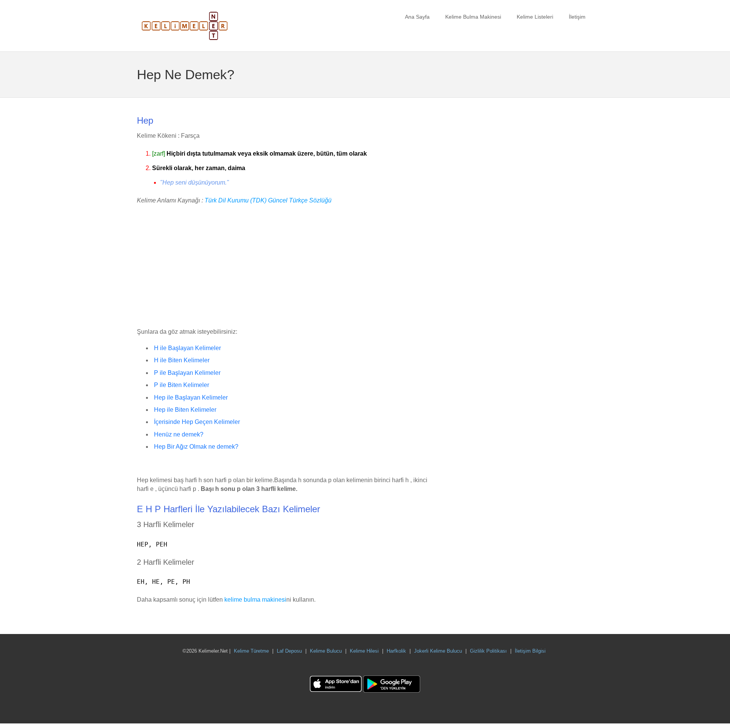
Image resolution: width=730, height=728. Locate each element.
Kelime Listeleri (535, 17)
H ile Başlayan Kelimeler (187, 348)
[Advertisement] (285, 266)
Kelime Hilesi (364, 651)
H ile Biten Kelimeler (181, 360)
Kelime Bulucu (326, 651)
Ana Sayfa (417, 17)
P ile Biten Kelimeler (181, 385)
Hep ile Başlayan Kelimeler (191, 397)
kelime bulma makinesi (255, 599)
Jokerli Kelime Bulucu (438, 651)
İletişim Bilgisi (530, 651)
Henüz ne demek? (178, 434)
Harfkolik (396, 651)
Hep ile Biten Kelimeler (185, 409)
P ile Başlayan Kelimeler (187, 373)
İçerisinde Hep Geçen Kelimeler (197, 422)
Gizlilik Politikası (488, 651)
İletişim (577, 17)
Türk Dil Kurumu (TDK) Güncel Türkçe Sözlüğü (268, 200)
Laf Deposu (289, 651)
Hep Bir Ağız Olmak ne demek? (196, 446)
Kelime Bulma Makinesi (473, 17)
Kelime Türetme (251, 651)
